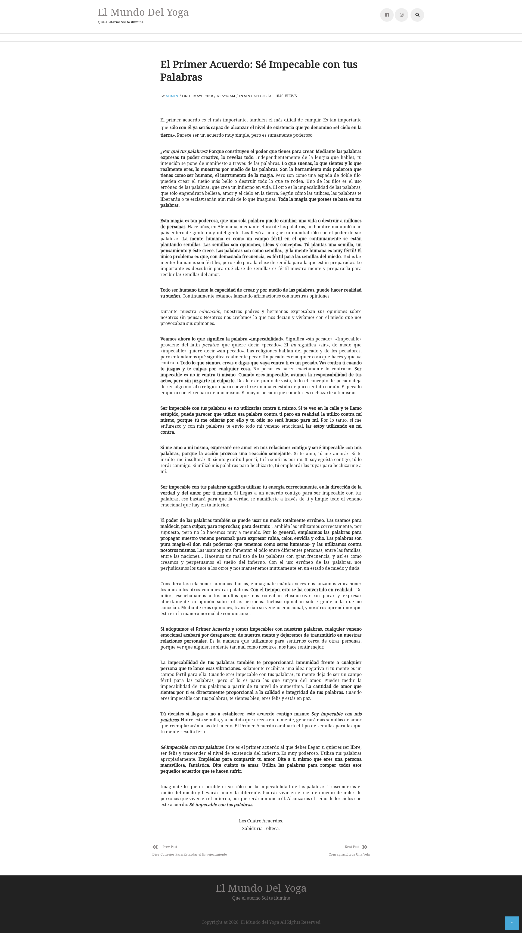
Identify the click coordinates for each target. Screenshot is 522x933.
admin (172, 95)
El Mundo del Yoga (143, 12)
